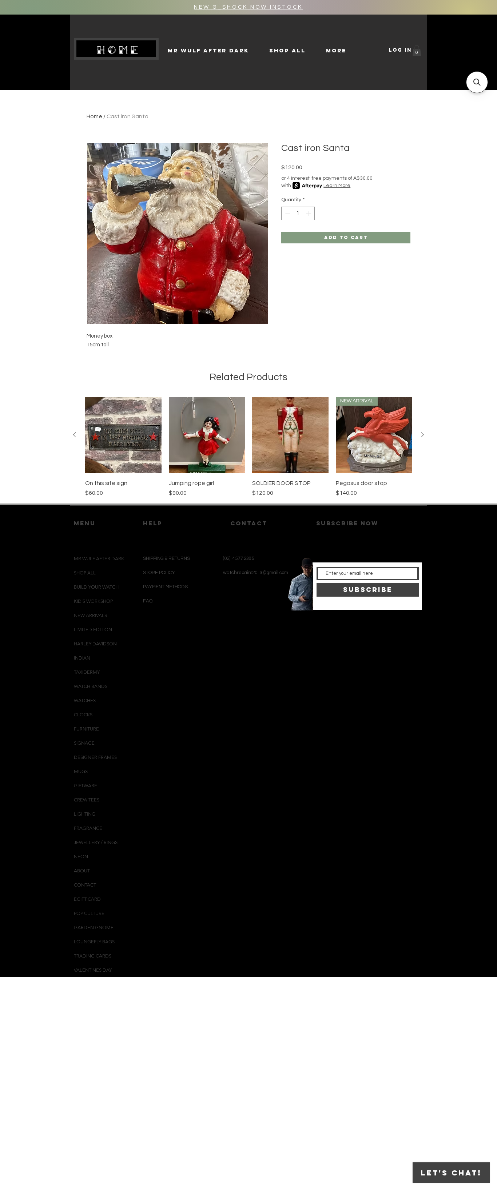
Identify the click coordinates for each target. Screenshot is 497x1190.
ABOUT (82, 870)
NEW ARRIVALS (90, 615)
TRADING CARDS (92, 956)
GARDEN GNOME (94, 927)
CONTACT (85, 885)
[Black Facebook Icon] (245, 626)
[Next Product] (422, 434)
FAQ (147, 601)
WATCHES (85, 700)
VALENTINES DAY (93, 970)
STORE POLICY (159, 572)
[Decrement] (286, 213)
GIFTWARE (85, 785)
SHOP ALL (85, 573)
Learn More (336, 185)
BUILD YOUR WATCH (96, 587)
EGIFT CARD (87, 899)
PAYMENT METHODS (165, 586)
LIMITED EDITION (93, 629)
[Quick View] (123, 435)
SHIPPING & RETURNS (166, 558)
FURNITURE (86, 729)
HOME (119, 50)
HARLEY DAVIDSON (95, 643)
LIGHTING (84, 814)
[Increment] (309, 213)
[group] (248, 447)
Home (94, 116)
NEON (81, 856)
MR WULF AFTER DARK (99, 558)
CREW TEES (86, 800)
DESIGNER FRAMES (95, 757)
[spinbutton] (298, 213)
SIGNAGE (84, 743)
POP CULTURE (89, 913)
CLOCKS (83, 714)
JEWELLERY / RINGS (96, 842)
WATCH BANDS (90, 686)
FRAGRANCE (88, 828)
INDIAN (82, 658)
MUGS (81, 771)
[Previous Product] (74, 434)
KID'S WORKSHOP (93, 601)
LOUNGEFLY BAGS (94, 941)
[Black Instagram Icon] (233, 626)
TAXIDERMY (87, 672)
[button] (416, 50)
